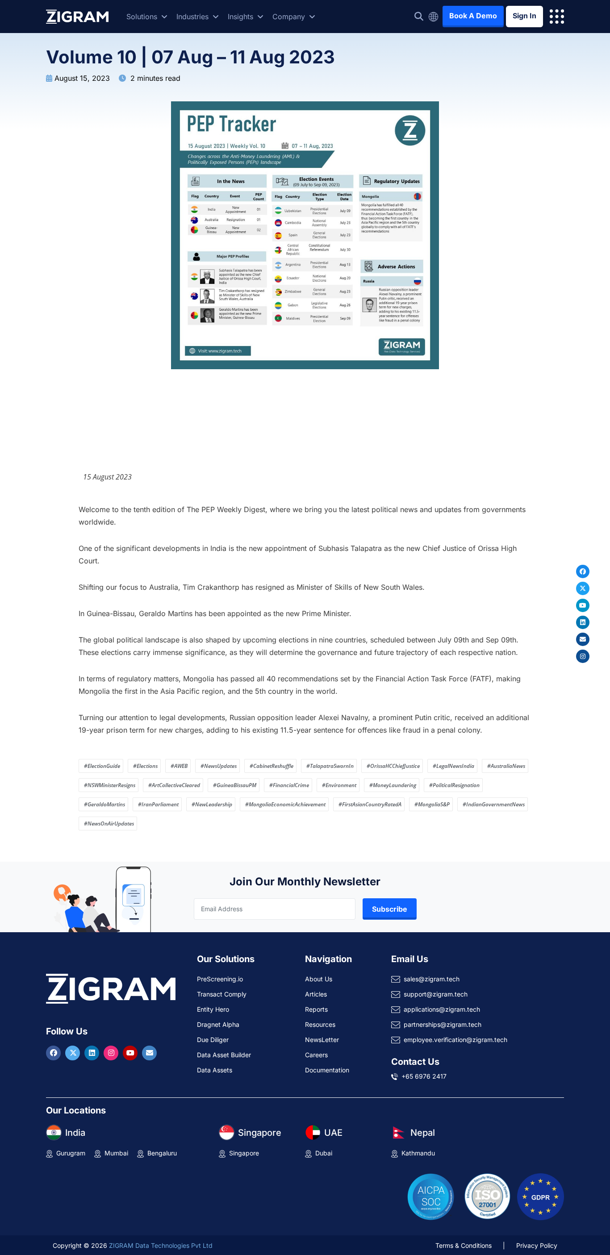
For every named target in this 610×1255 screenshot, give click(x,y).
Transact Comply (222, 994)
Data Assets (214, 1070)
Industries (193, 16)
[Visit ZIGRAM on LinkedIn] (92, 1052)
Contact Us (415, 1061)
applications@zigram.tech (442, 1009)
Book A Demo (473, 15)
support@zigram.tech (436, 994)
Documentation (327, 1070)
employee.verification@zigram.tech (455, 1039)
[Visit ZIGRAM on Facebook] (54, 1052)
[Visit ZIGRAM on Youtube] (131, 1052)
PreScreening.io (220, 979)
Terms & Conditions (463, 1245)
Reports (316, 1009)
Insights (241, 16)
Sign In (524, 15)
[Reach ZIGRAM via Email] (149, 1052)
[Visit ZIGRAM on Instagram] (112, 1052)
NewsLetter (322, 1039)
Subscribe (389, 909)
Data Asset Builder (224, 1055)
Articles (316, 994)
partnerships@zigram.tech (442, 1024)
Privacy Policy (536, 1245)
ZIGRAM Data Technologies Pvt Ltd (161, 1245)
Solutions (142, 16)
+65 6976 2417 (424, 1076)
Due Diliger (213, 1039)
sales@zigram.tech (432, 979)
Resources (320, 1024)
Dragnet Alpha (218, 1024)
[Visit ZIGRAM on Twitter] (73, 1052)
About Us (318, 979)
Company (289, 16)
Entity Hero (213, 1009)
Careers (316, 1055)
